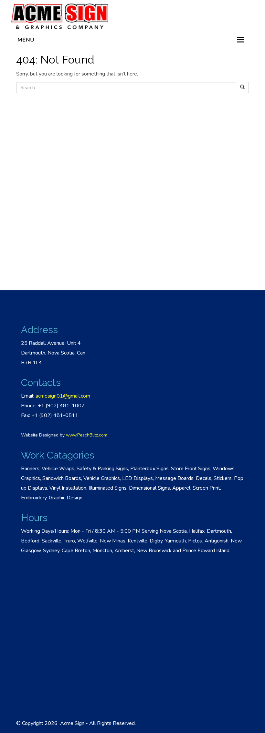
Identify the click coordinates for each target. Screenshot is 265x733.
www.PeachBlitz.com (86, 435)
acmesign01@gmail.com (63, 396)
